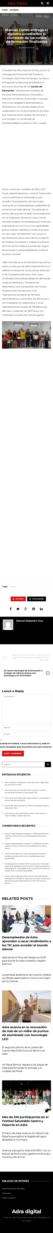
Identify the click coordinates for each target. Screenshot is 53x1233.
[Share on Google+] (26, 609)
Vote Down (38, 599)
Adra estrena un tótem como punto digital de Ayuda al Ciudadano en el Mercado (30, 657)
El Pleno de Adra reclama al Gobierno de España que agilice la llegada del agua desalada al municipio (25, 1136)
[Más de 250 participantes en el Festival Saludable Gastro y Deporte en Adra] (26, 1096)
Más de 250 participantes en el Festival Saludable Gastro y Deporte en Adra (25, 1121)
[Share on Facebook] (10, 609)
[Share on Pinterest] (33, 609)
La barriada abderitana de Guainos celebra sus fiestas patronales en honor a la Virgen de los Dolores (26, 978)
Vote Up (20, 599)
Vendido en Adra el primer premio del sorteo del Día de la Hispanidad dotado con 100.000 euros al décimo (27, 880)
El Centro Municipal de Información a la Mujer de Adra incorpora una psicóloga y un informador (23, 673)
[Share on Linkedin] (41, 609)
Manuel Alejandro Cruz (29, 621)
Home (4, 10)
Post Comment (13, 753)
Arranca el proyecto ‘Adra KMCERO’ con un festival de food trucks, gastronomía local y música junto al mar (26, 1154)
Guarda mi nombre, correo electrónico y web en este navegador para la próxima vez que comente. (26, 745)
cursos (13, 586)
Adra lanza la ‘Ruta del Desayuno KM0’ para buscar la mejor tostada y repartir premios (24, 960)
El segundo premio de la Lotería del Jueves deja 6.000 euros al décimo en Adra (23, 1050)
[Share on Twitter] (18, 609)
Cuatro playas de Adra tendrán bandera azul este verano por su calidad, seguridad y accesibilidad (25, 856)
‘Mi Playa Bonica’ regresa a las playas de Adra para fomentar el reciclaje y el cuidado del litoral (25, 1068)
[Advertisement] (26, 157)
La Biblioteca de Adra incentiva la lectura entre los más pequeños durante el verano (27, 836)
